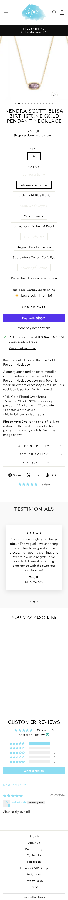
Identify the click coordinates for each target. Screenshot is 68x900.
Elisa (33, 156)
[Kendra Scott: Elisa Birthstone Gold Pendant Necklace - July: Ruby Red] (10, 699)
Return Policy (34, 454)
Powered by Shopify (34, 896)
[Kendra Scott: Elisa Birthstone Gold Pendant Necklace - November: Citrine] (23, 699)
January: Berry (34, 174)
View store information (22, 348)
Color (34, 167)
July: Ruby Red (34, 237)
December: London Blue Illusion (34, 278)
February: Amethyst (34, 185)
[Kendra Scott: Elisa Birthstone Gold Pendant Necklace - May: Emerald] (23, 695)
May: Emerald (34, 216)
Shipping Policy (34, 445)
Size (34, 148)
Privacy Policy (34, 880)
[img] (13, 796)
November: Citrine (33, 268)
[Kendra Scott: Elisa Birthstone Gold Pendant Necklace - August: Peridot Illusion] (14, 699)
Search (34, 836)
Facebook (34, 861)
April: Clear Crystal (34, 206)
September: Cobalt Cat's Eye (34, 257)
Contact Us (34, 855)
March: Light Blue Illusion (34, 195)
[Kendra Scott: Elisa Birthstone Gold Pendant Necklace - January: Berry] (6, 695)
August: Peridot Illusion (34, 247)
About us (34, 843)
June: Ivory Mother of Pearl (34, 226)
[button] (28, 484)
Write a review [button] (34, 771)
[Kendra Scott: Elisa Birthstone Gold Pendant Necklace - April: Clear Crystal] (19, 695)
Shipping (19, 135)
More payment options (34, 328)
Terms (34, 887)
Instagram (34, 874)
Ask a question (34, 462)
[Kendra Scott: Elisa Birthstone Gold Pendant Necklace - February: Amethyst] (10, 695)
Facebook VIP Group (34, 868)
